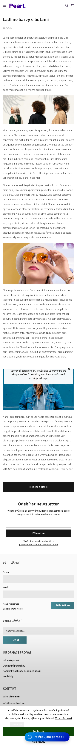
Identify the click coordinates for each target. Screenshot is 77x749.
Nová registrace (11, 604)
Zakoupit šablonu (45, 729)
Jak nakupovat (11, 660)
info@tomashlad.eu (13, 703)
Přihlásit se (39, 533)
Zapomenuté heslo (13, 608)
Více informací (63, 718)
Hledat (15, 640)
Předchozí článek (38, 487)
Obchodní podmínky (14, 666)
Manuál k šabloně (45, 737)
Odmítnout (38, 742)
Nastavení (17, 724)
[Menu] (4, 5)
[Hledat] (66, 5)
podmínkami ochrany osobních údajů (38, 544)
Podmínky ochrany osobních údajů (22, 671)
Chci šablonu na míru (48, 733)
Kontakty (8, 676)
